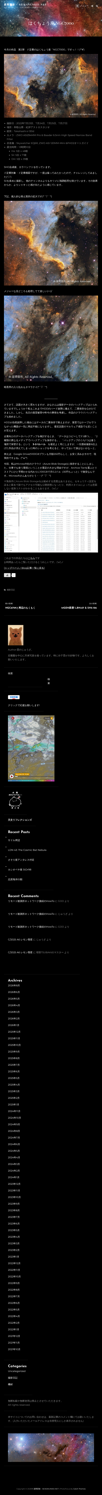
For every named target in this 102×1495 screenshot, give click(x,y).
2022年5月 (14, 1309)
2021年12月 (14, 1336)
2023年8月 (14, 1210)
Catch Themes (79, 1489)
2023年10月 (14, 1197)
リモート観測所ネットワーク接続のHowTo (31, 901)
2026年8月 (14, 985)
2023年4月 (14, 1236)
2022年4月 (14, 1316)
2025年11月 (14, 1038)
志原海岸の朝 (15, 879)
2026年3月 (14, 1012)
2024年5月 (14, 1150)
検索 (10, 673)
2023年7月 (14, 1217)
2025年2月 (14, 1098)
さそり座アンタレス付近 (21, 859)
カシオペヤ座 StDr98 (19, 869)
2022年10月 (14, 1276)
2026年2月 (14, 1018)
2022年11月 (14, 1270)
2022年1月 (13, 1329)
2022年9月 (14, 1283)
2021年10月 (14, 1349)
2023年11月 (14, 1190)
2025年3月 (14, 1091)
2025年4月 (14, 1084)
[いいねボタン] (7, 575)
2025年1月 (13, 1104)
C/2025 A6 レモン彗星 (20, 939)
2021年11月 (14, 1342)
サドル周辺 (14, 840)
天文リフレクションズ (20, 820)
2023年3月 (14, 1243)
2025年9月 (14, 1051)
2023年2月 (14, 1250)
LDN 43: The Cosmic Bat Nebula (27, 850)
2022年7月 (14, 1296)
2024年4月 (14, 1157)
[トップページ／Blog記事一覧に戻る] (24, 568)
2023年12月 (14, 1184)
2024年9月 (14, 1124)
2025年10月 (14, 1045)
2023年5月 (14, 1230)
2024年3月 (14, 1164)
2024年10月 (14, 1117)
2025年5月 (14, 1078)
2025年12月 (14, 1031)
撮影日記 (11, 589)
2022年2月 (14, 1322)
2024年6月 (14, 1144)
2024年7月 (14, 1137)
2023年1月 (13, 1256)
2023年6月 (14, 1223)
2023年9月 (14, 1203)
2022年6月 (14, 1303)
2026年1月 (13, 1025)
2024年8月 (14, 1131)
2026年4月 (14, 1005)
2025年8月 (14, 1058)
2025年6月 (14, 1071)
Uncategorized (17, 1371)
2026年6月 (14, 992)
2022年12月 (14, 1263)
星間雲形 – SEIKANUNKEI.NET (25, 4)
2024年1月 (14, 1177)
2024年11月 (14, 1111)
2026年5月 (14, 998)
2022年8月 (14, 1289)
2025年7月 (14, 1064)
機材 (10, 1384)
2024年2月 (14, 1170)
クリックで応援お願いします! (24, 705)
